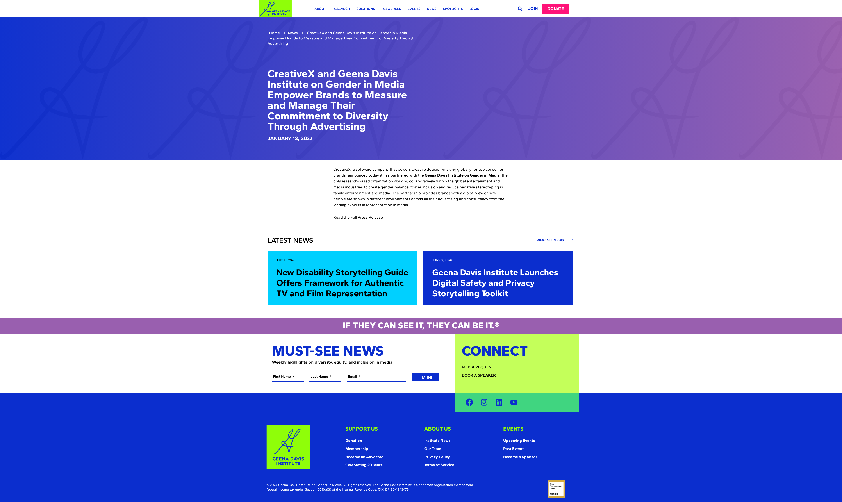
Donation (353, 440)
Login (474, 9)
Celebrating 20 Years (364, 465)
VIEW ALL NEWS (551, 240)
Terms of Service (439, 465)
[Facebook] (469, 402)
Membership (356, 448)
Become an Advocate (364, 456)
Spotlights (453, 9)
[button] (520, 9)
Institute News (437, 440)
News (431, 9)
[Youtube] (514, 402)
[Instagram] (484, 402)
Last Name (319, 376)
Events (414, 9)
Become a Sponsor (520, 456)
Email (353, 376)
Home (274, 32)
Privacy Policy (437, 456)
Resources (391, 9)
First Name (282, 376)
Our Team (432, 448)
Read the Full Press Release (358, 217)
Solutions (366, 9)
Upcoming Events (519, 440)
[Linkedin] (499, 402)
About (320, 9)
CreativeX (342, 169)
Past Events (513, 448)
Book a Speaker (479, 375)
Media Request (477, 367)
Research (341, 9)
